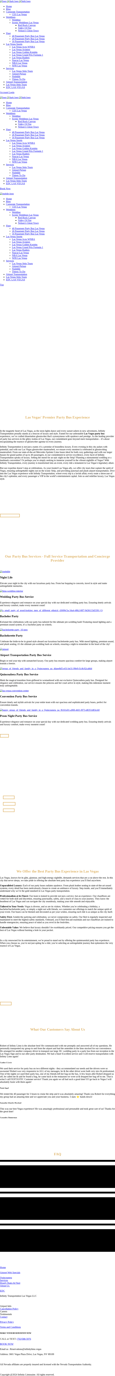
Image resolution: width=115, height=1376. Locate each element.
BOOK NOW (6, 1344)
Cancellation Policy (9, 1309)
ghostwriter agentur (36, 441)
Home (3, 1267)
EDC (2, 1291)
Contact (3, 1317)
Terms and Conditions (10, 1327)
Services (4, 1280)
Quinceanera (6, 1277)
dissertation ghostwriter (36, 436)
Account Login (7, 92)
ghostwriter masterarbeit (43, 449)
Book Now (5, 188)
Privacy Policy (7, 1322)
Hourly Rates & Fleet (10, 1283)
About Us (5, 1285)
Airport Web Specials (10, 1272)
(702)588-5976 (24, 1339)
